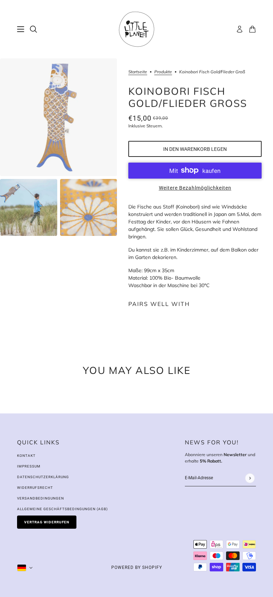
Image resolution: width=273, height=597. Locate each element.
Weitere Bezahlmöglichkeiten (195, 188)
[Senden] (250, 478)
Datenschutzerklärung (43, 477)
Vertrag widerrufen (46, 522)
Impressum (29, 466)
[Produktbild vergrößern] (58, 117)
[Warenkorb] (252, 29)
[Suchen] (33, 29)
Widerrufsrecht (35, 488)
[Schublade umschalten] (20, 29)
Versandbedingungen (40, 498)
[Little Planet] (136, 29)
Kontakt (26, 456)
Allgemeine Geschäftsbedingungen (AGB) (62, 509)
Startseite (137, 72)
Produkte (163, 72)
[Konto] (239, 29)
